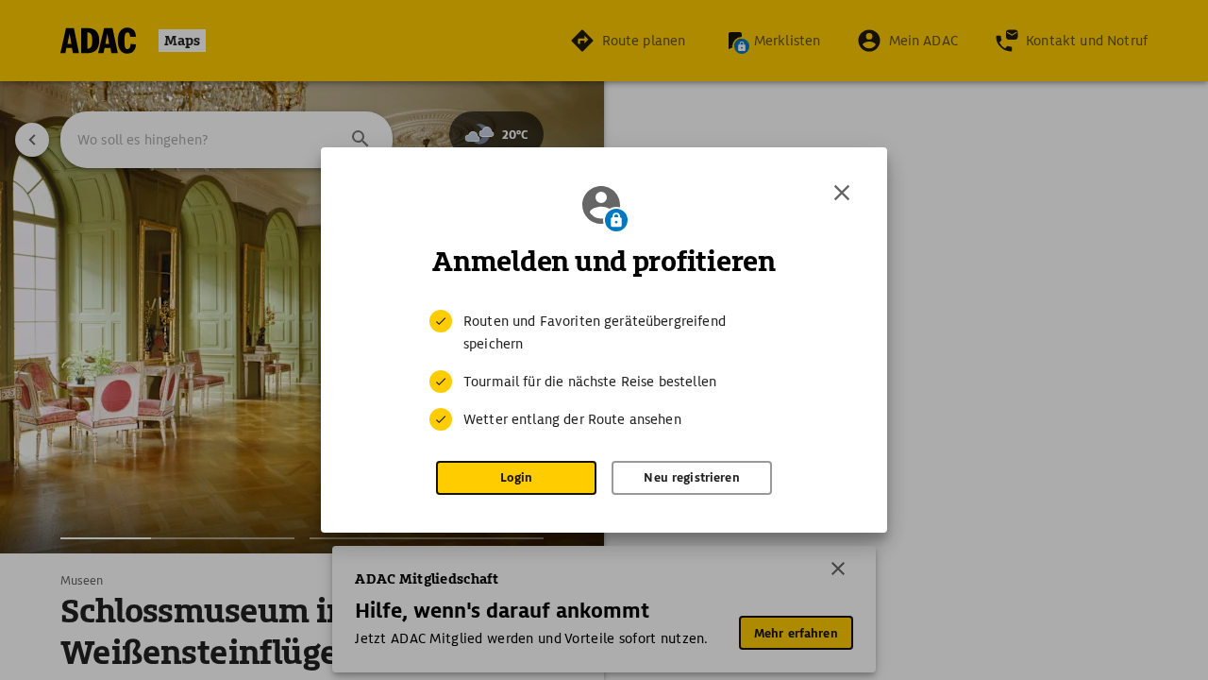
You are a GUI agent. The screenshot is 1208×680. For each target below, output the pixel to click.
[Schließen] (841, 192)
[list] (604, 370)
